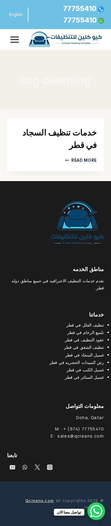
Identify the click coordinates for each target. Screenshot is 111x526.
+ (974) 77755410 (83, 429)
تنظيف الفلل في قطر (85, 325)
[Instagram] (49, 467)
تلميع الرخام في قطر (85, 332)
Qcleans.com (39, 500)
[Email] (12, 467)
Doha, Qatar (90, 417)
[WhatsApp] (25, 467)
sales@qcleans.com (80, 436)
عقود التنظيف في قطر (84, 340)
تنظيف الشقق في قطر (84, 347)
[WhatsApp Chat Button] (96, 511)
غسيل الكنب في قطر (85, 370)
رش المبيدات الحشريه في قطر (76, 362)
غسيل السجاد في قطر (84, 355)
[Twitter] (37, 467)
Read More (81, 160)
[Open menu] (14, 39)
